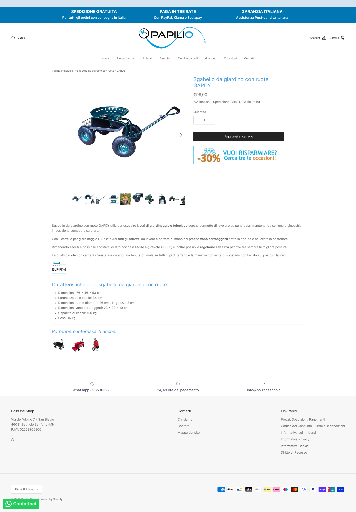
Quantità (199, 112)
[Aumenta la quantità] (211, 120)
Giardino (211, 58)
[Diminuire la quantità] (197, 120)
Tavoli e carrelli (188, 58)
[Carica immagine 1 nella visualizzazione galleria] (128, 133)
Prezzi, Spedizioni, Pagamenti (303, 419)
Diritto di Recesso (294, 452)
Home (105, 58)
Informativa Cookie (295, 446)
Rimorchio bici (126, 58)
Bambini (165, 58)
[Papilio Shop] (178, 38)
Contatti (249, 58)
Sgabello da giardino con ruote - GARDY (101, 70)
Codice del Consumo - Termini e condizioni (313, 426)
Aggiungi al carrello (239, 136)
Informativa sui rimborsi (298, 432)
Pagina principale (62, 70)
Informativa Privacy (295, 439)
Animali (147, 58)
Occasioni (230, 58)
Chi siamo (185, 419)
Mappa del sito (189, 432)
